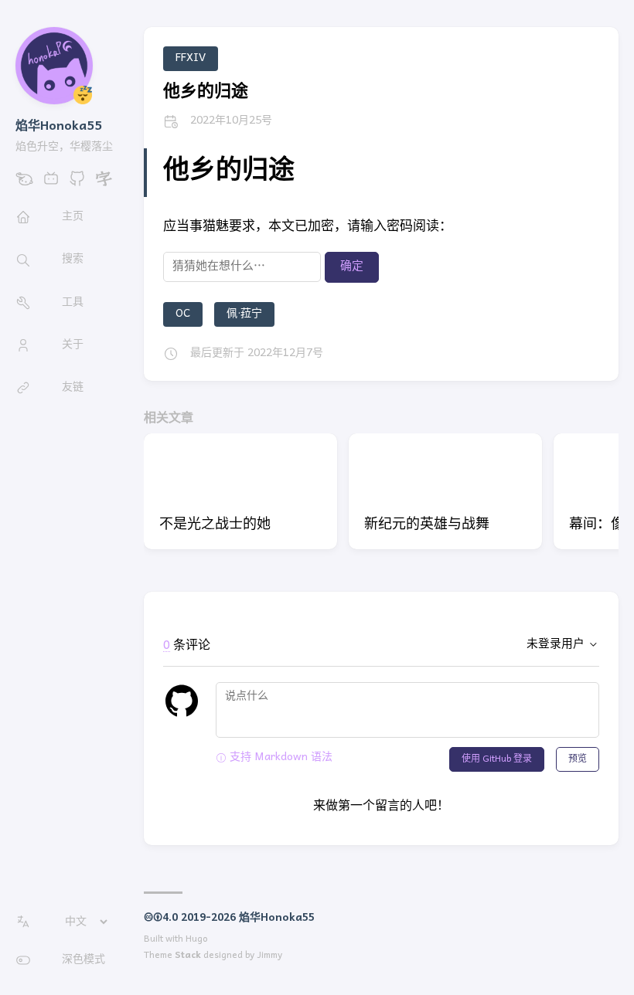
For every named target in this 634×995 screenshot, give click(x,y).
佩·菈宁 (244, 314)
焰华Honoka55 (58, 126)
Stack (188, 955)
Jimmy (269, 955)
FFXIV (191, 58)
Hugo (197, 939)
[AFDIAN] (24, 184)
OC (183, 314)
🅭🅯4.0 (161, 918)
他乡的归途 (205, 92)
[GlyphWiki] (103, 184)
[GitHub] (77, 184)
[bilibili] (51, 184)
